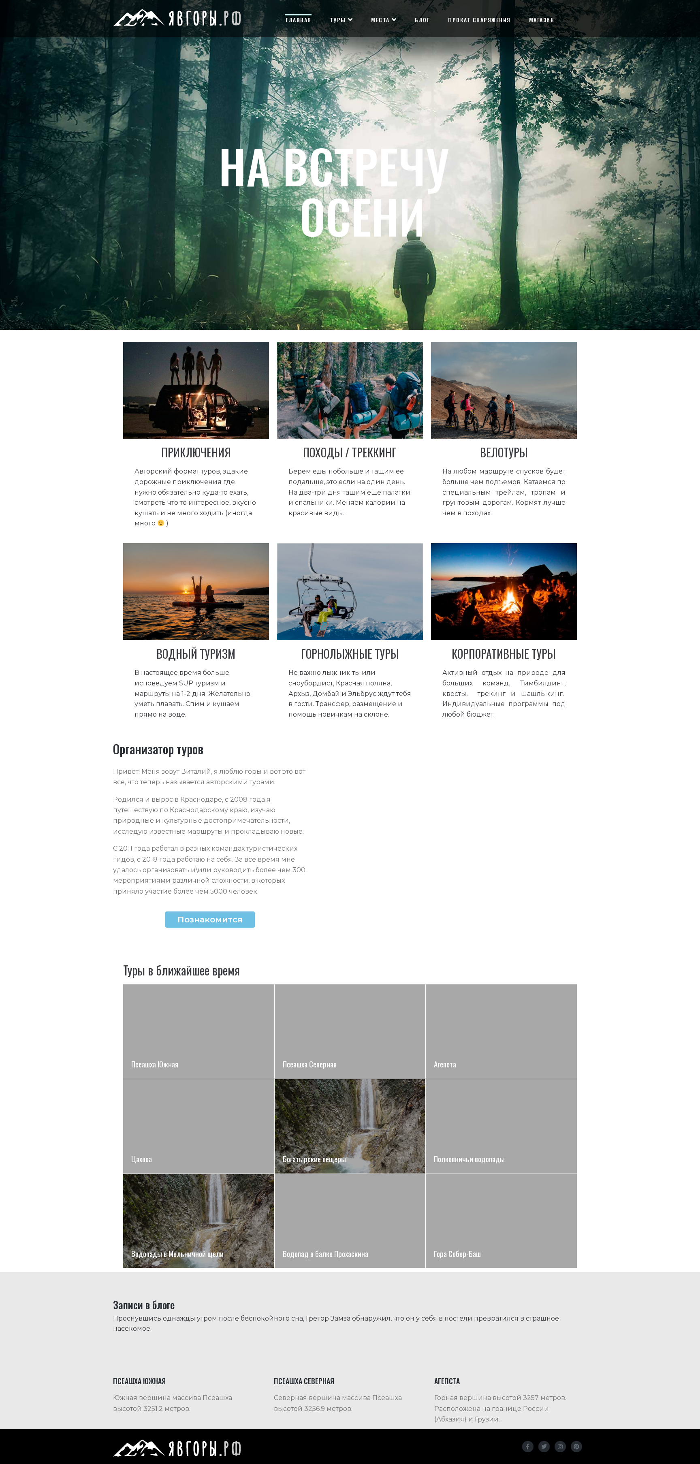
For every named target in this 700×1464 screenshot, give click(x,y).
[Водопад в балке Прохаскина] (350, 1221)
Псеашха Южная (139, 1381)
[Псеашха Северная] (350, 1031)
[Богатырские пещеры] (350, 1126)
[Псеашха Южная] (198, 1031)
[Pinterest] (576, 1446)
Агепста (447, 1381)
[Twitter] (544, 1446)
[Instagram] (560, 1446)
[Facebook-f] (528, 1446)
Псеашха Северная (304, 1381)
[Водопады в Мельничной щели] (198, 1221)
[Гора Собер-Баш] (501, 1221)
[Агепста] (501, 1031)
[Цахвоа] (198, 1126)
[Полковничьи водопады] (501, 1126)
